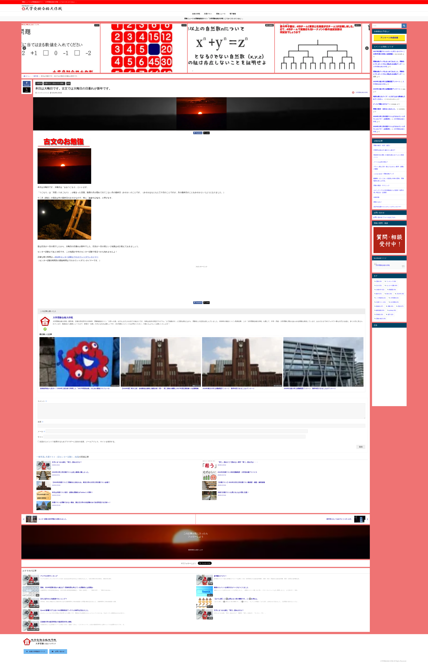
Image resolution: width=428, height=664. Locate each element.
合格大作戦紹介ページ (36, 651)
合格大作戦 (196, 13)
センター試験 (391, 285)
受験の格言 (381, 318)
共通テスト (208, 13)
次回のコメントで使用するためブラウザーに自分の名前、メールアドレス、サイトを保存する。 (78, 441)
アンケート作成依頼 (389, 37)
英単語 (379, 314)
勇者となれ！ (377, 202)
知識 (68, 83)
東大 (389, 293)
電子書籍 (233, 13)
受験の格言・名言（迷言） (382, 145)
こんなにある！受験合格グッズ (383, 173)
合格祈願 (376, 197)
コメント (42, 401)
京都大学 (380, 289)
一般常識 (39, 83)
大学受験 (394, 298)
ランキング (391, 281)
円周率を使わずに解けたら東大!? (384, 150)
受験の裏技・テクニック (381, 185)
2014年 (400, 293)
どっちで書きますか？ (381, 104)
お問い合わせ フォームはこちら (384, 217)
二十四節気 (381, 298)
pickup (392, 310)
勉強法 (379, 306)
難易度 (392, 289)
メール (41, 431)
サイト (40, 437)
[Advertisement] (201, 283)
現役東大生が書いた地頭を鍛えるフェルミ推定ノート (388, 156)
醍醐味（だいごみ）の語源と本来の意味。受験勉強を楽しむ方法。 (388, 179)
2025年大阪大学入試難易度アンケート (386, 81)
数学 (379, 293)
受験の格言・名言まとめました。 (385, 109)
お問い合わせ (59, 651)
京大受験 (394, 302)
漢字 (390, 314)
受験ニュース (220, 13)
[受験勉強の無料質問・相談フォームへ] (389, 240)
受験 (379, 281)
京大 (379, 285)
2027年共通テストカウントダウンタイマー (387, 206)
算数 (390, 306)
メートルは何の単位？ (380, 162)
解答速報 (380, 310)
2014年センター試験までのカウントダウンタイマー (76, 257)
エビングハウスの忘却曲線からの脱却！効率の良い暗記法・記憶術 (388, 191)
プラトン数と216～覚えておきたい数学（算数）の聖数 (389, 168)
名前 (40, 422)
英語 (400, 306)
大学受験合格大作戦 (362, 92)
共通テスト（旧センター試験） (54, 83)
